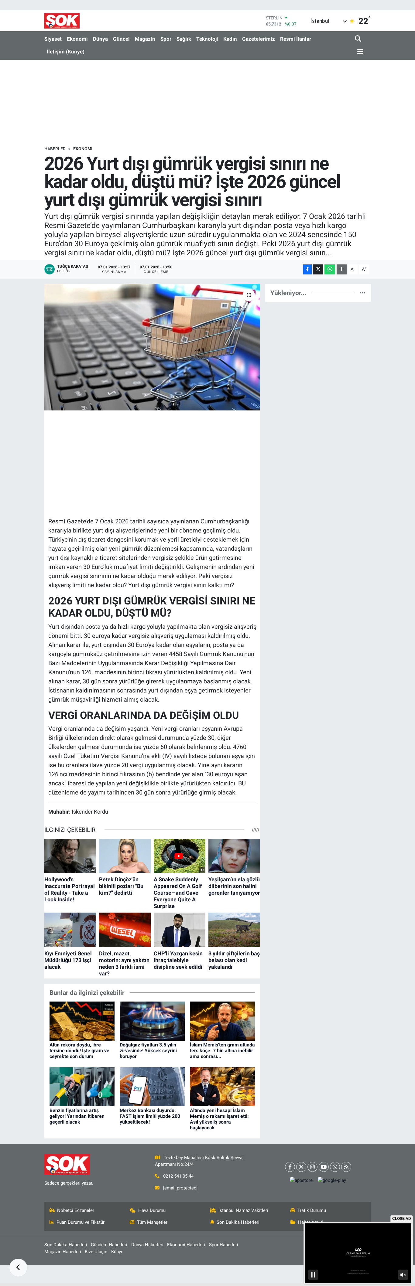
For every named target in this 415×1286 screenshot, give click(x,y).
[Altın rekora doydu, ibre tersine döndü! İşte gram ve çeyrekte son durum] (82, 1021)
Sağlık (184, 39)
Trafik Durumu (311, 1210)
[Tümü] (362, 293)
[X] (301, 1167)
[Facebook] (290, 1167)
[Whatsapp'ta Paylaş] (329, 269)
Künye (117, 1251)
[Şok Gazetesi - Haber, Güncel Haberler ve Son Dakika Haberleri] (62, 21)
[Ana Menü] (359, 52)
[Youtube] (324, 1167)
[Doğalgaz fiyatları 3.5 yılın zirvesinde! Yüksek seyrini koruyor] (152, 1021)
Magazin (145, 39)
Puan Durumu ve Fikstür (81, 1222)
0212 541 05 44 (178, 1176)
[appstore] (301, 1180)
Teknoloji (207, 39)
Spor (165, 39)
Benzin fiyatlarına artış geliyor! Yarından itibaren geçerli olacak (77, 1116)
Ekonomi (77, 39)
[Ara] (358, 39)
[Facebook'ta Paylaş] (307, 269)
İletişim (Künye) (65, 52)
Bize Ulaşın (96, 1251)
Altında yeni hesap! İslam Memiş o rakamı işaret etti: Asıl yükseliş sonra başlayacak (219, 1119)
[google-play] (332, 1180)
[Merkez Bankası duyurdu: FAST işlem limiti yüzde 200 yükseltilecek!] (152, 1086)
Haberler (55, 148)
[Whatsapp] (335, 1167)
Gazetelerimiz (258, 39)
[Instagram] (312, 1167)
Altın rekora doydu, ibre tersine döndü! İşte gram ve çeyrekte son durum (79, 1050)
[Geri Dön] (18, 1268)
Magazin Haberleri (62, 1251)
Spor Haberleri (223, 1244)
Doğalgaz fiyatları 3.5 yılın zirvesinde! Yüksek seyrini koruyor (148, 1050)
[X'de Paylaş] (318, 269)
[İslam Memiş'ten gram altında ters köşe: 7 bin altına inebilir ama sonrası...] (222, 1021)
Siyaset (53, 39)
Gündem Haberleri (109, 1244)
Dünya (100, 39)
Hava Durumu (152, 1210)
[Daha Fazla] (342, 269)
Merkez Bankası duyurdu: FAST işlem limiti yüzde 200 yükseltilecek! (150, 1116)
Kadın (230, 39)
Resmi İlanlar (295, 39)
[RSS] (346, 1167)
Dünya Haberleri (147, 1244)
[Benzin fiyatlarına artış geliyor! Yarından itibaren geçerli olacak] (82, 1086)
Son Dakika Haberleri (238, 1222)
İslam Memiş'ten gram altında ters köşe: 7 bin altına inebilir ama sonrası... (222, 1050)
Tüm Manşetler (152, 1222)
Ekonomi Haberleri (186, 1244)
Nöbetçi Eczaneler (75, 1210)
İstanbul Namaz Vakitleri (243, 1210)
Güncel (121, 39)
